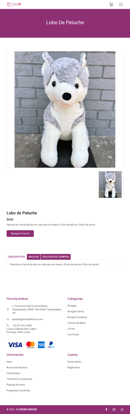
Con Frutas (73, 334)
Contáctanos (13, 373)
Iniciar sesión (74, 362)
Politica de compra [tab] (55, 256)
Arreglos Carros (76, 311)
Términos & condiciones (19, 379)
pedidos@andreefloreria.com (27, 319)
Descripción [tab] (16, 256)
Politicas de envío (16, 385)
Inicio (9, 362)
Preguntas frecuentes (18, 390)
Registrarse (74, 367)
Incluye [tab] (34, 256)
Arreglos (72, 306)
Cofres (71, 329)
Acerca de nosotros (17, 367)
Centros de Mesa (77, 323)
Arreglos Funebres (77, 317)
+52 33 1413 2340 (22, 325)
